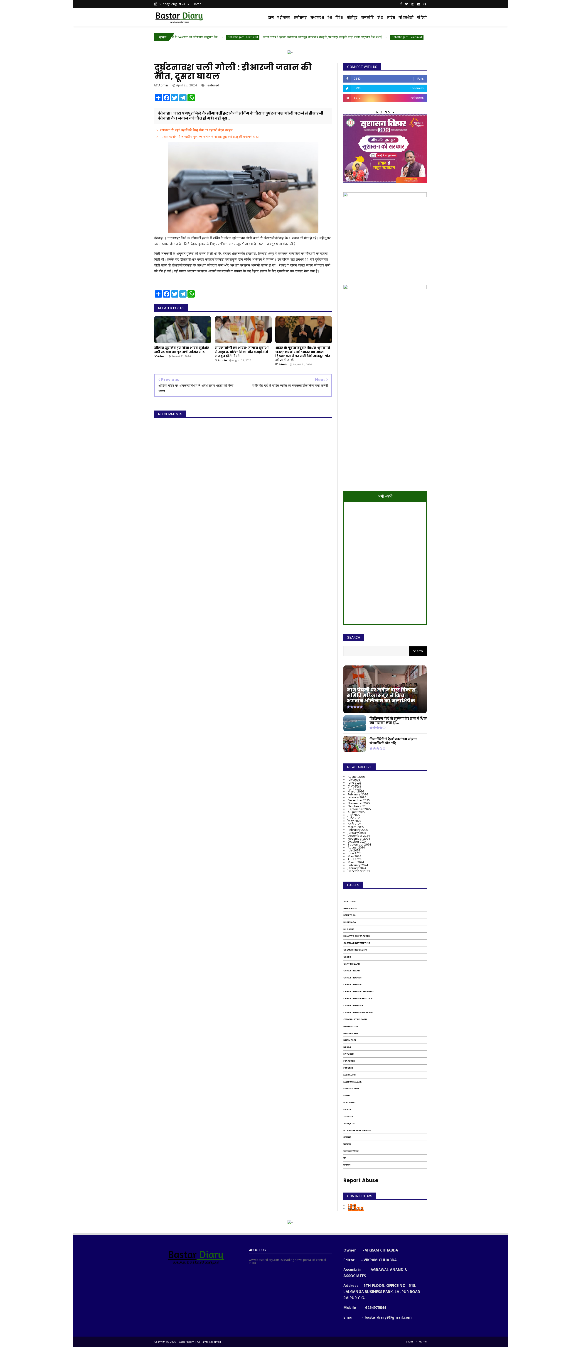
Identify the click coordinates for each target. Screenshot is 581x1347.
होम (271, 17)
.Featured (349, 901)
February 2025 (358, 830)
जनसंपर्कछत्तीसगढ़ (350, 1151)
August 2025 (356, 812)
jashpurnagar (352, 1081)
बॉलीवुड (352, 17)
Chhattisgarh (352, 977)
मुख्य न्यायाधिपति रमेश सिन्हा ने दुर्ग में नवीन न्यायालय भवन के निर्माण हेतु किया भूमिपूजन (409, 37)
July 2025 (354, 815)
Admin (352, 1206)
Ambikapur (350, 908)
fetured (348, 1067)
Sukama (348, 1116)
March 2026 (356, 791)
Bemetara (349, 915)
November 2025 (359, 803)
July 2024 (354, 850)
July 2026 (354, 779)
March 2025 (356, 827)
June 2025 (354, 818)
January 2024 (357, 868)
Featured (212, 85)
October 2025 (357, 806)
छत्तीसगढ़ (347, 1144)
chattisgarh (351, 963)
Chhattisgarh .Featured (180, 37)
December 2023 (359, 871)
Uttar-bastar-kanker (357, 1130)
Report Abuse (360, 1180)
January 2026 (357, 797)
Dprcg (347, 1047)
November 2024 (359, 838)
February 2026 (358, 794)
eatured (348, 1053)
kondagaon (351, 1088)
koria (346, 1095)
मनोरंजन (346, 1165)
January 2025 (357, 833)
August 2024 (356, 847)
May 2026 (354, 785)
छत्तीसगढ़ (300, 17)
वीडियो (422, 17)
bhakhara (349, 922)
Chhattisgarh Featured (358, 998)
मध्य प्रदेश (317, 17)
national (349, 1102)
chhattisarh (351, 970)
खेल (380, 17)
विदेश (339, 17)
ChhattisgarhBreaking (358, 1012)
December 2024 (359, 836)
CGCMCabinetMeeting (356, 942)
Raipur (347, 1109)
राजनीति (367, 17)
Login (409, 1341)
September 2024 (359, 844)
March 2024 (356, 862)
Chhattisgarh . (353, 984)
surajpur (349, 1123)
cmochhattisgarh (355, 1019)
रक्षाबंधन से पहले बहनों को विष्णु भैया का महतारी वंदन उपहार (196, 130)
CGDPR (347, 956)
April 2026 (354, 788)
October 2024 (357, 841)
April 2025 (354, 824)
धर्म (344, 1157)
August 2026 (356, 777)
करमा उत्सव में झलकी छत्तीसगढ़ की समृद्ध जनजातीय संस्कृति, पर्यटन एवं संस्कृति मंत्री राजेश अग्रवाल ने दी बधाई (259, 37)
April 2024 (354, 859)
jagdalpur (349, 1074)
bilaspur (348, 929)
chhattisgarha (353, 1005)
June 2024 (354, 853)
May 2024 (354, 856)
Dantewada (350, 1033)
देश (329, 17)
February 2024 (358, 865)
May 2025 (354, 821)
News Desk (356, 1209)
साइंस (391, 17)
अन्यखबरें (347, 1137)
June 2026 (354, 782)
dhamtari (349, 1040)
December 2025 (359, 800)
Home (197, 4)
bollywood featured (356, 935)
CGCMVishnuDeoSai (355, 949)
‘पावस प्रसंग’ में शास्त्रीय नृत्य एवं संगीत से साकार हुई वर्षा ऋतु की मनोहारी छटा (209, 136)
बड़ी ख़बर (283, 17)
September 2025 (359, 809)
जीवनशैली (406, 17)
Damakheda (350, 1026)
